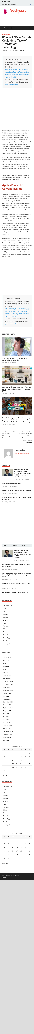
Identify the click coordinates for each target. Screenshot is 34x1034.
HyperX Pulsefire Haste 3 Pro (11, 483)
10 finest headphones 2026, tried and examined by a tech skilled (14, 359)
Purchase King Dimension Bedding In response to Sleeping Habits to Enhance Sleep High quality (16, 575)
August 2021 (7, 711)
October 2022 (7, 705)
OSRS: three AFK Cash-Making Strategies (15, 592)
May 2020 (6, 740)
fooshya (22, 50)
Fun (4, 611)
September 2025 (8, 690)
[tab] (6, 545)
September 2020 (8, 737)
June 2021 (6, 717)
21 (25, 764)
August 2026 (7, 657)
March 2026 (6, 672)
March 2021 (6, 723)
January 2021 (7, 728)
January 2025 (7, 699)
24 (8, 767)
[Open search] (29, 28)
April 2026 (6, 669)
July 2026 (6, 660)
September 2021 (8, 708)
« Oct (3, 776)
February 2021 (7, 725)
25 (13, 767)
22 (29, 764)
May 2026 (6, 666)
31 (8, 771)
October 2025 (7, 687)
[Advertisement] (18, 21)
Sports (5, 632)
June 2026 (6, 663)
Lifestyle (5, 620)
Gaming (5, 617)
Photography (7, 626)
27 (21, 767)
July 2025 (6, 696)
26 (17, 767)
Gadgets (5, 614)
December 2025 (8, 681)
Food (4, 608)
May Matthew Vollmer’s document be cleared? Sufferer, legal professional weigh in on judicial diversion (22, 473)
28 (25, 767)
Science (5, 629)
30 (4, 771)
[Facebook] (31, 4)
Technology (6, 638)
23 (4, 767)
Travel (5, 641)
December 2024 (8, 702)
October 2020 (7, 734)
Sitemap (4, 877)
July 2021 (6, 714)
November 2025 (8, 684)
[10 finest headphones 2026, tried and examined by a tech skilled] (17, 347)
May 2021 (6, 720)
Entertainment (6, 34)
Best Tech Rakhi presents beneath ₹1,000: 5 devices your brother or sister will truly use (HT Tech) (16, 389)
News (4, 623)
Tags (23, 545)
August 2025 (7, 693)
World (5, 647)
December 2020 (8, 731)
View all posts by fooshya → (22, 454)
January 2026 (7, 678)
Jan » (7, 776)
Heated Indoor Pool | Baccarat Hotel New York (16, 490)
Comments (15, 545)
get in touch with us (11, 84)
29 (29, 767)
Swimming (6, 635)
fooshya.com (19, 10)
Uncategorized (7, 644)
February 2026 (7, 675)
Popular (6, 545)
